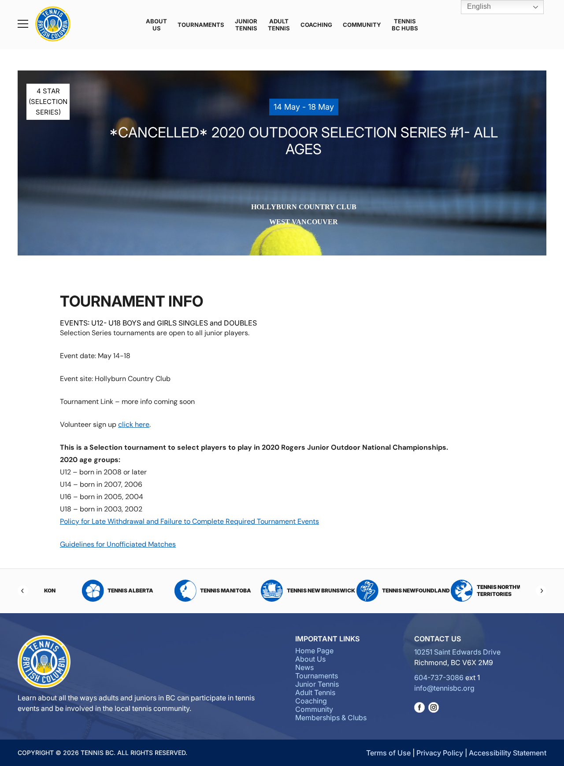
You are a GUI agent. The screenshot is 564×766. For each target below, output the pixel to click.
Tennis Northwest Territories (478, 590)
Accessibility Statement (507, 752)
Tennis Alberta (105, 590)
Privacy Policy (439, 752)
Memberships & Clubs (331, 717)
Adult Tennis (279, 25)
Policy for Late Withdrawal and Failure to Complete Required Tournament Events (189, 521)
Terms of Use (388, 752)
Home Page (314, 650)
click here (133, 424)
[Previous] (23, 590)
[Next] (541, 590)
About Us (156, 25)
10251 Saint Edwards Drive (457, 652)
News (304, 667)
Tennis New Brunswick (295, 590)
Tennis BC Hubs (405, 25)
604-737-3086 (439, 677)
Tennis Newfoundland (390, 590)
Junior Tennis (246, 25)
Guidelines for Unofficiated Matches (118, 544)
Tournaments (201, 24)
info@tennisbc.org (444, 688)
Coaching (316, 24)
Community (362, 24)
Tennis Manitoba (200, 590)
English (478, 6)
